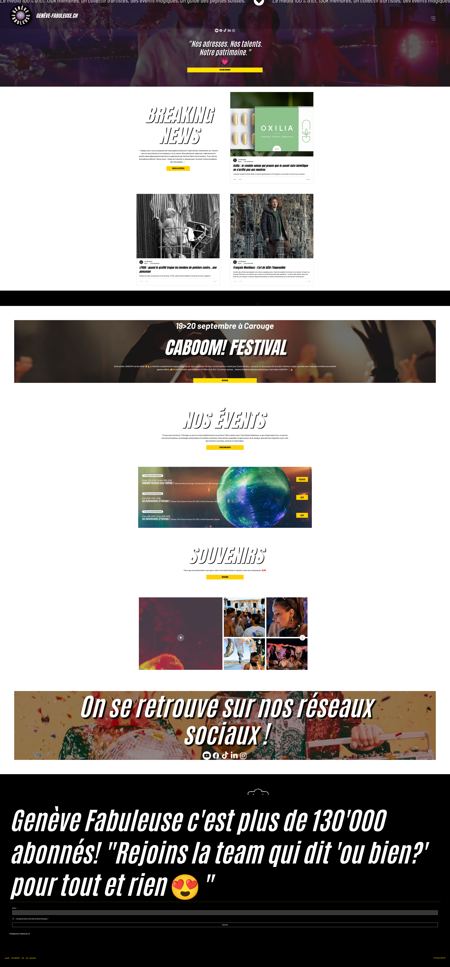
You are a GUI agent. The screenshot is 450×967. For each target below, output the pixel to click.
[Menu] (433, 18)
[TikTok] (225, 30)
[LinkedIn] (229, 30)
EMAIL (14, 908)
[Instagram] (233, 30)
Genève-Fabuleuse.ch (56, 15)
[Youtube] (216, 30)
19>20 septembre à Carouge (225, 325)
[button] (157, 482)
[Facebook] (221, 30)
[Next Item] (306, 633)
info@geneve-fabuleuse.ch (19, 934)
